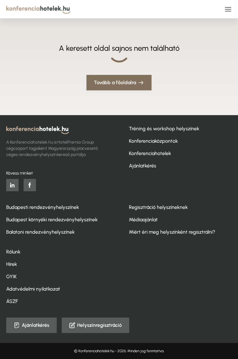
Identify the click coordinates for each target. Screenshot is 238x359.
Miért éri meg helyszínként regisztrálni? (172, 232)
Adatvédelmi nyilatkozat (33, 289)
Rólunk (13, 252)
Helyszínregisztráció (99, 325)
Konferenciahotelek (150, 153)
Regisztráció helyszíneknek (158, 207)
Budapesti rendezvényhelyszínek (42, 207)
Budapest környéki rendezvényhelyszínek (52, 220)
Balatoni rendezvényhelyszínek (40, 232)
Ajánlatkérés (142, 166)
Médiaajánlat (143, 220)
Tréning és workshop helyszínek (164, 129)
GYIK (11, 276)
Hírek (11, 264)
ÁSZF (12, 301)
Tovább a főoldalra (115, 82)
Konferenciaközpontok (153, 141)
